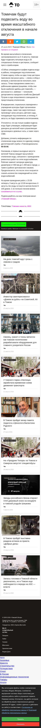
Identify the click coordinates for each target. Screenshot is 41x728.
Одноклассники (7, 648)
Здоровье (4, 660)
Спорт (3, 671)
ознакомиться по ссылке (11, 192)
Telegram (5, 635)
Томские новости (19, 206)
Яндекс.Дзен (6, 652)
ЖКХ (29, 206)
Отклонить (20, 724)
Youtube (4, 642)
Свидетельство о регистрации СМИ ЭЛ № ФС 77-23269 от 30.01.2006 (14, 621)
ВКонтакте (5, 645)
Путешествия (6, 668)
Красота (4, 663)
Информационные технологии (14, 677)
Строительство (7, 666)
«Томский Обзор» (8, 199)
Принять (20, 719)
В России (4, 674)
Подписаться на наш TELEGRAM (13, 224)
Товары (3, 680)
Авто (2, 657)
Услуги (3, 682)
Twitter (4, 639)
